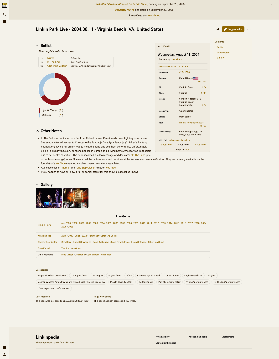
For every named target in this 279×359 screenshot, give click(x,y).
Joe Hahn (80, 254)
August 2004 (114, 275)
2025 (64, 226)
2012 (156, 223)
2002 (88, 223)
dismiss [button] (272, 4)
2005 (108, 223)
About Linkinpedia (198, 336)
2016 (183, 223)
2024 (203, 223)
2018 (197, 223)
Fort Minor (93, 235)
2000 (75, 223)
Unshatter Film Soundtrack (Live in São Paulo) (121, 4)
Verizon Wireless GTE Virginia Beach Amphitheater (190, 101)
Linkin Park (176, 59)
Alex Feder (106, 254)
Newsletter (153, 15)
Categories (41, 270)
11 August (98, 275)
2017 (190, 223)
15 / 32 (203, 126)
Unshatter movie (124, 9)
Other (103, 235)
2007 (122, 223)
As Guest (112, 235)
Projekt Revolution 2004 (191, 122)
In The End (53, 61)
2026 (70, 226)
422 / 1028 (184, 72)
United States (172, 275)
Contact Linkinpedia (165, 343)
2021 (77, 235)
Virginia (212, 275)
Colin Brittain (92, 254)
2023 (84, 235)
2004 (186, 149)
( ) (61, 110)
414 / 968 (183, 66)
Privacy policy (162, 336)
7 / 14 (203, 93)
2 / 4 (204, 87)
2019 (70, 235)
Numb (51, 58)
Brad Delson (67, 254)
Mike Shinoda (44, 235)
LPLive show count (167, 66)
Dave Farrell (44, 248)
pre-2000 (66, 223)
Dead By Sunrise (101, 242)
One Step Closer (57, 65)
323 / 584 (202, 81)
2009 (136, 223)
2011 (149, 223)
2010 (142, 223)
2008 (129, 223)
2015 (176, 223)
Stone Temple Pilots (119, 242)
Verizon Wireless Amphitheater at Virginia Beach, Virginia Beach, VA (71, 282)
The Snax (66, 248)
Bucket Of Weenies (82, 242)
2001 (81, 223)
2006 (115, 223)
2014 (169, 223)
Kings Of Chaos (138, 242)
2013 (163, 223)
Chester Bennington (47, 242)
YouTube (61, 163)
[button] (232, 38)
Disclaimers (228, 336)
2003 (95, 223)
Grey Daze (66, 242)
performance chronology (179, 140)
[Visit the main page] (4, 5)
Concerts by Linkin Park (148, 275)
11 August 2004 (79, 275)
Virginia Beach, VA (193, 275)
